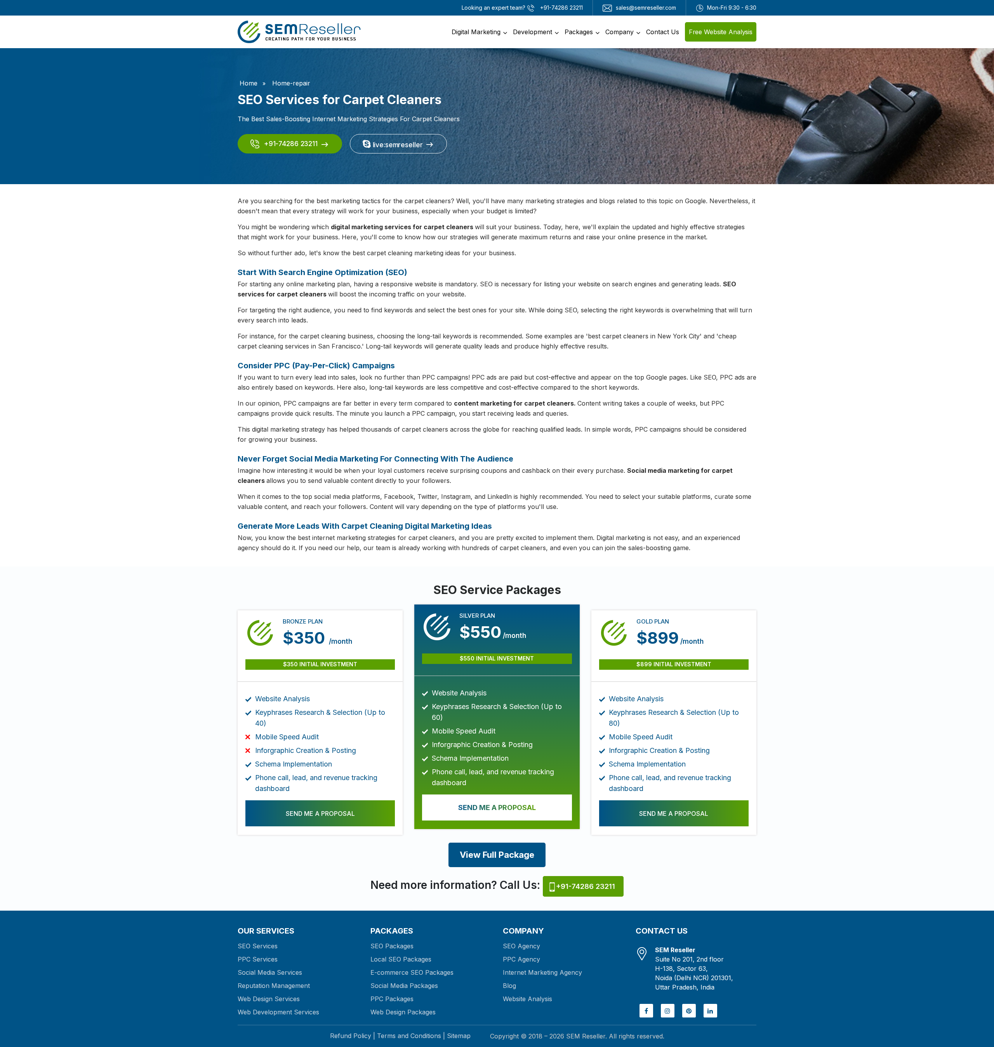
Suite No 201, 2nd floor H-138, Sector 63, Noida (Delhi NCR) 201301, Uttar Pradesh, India (694, 968)
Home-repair (291, 83)
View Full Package (497, 855)
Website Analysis (527, 999)
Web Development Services (278, 1012)
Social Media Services (270, 972)
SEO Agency (521, 946)
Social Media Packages (404, 986)
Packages (579, 32)
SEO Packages (392, 946)
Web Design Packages (403, 1012)
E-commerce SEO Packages (412, 972)
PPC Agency (521, 959)
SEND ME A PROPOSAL (320, 813)
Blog (509, 986)
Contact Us (662, 32)
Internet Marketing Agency (542, 972)
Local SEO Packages (400, 959)
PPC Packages (392, 999)
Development (532, 32)
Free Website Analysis (720, 32)
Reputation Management (274, 986)
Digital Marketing (476, 32)
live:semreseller (397, 145)
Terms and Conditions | (411, 1036)
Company (619, 32)
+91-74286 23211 (290, 144)
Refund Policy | (352, 1036)
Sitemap (459, 1036)
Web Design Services (269, 999)
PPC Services (258, 959)
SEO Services (258, 946)
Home (248, 83)
